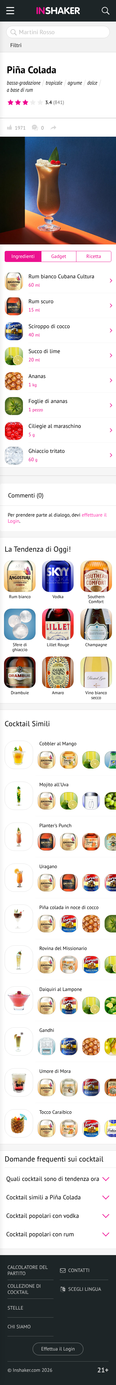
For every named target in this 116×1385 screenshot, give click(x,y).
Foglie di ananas (47, 405)
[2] (18, 102)
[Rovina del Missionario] (19, 959)
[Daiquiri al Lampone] (19, 1000)
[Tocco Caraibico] (19, 1123)
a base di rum (20, 89)
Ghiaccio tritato (46, 455)
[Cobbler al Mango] (19, 755)
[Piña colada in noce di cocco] (19, 918)
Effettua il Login (58, 1349)
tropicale (54, 82)
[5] (40, 102)
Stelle (15, 1308)
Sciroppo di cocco (49, 330)
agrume (74, 82)
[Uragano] (19, 878)
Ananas (37, 380)
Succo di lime (44, 355)
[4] (33, 102)
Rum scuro (41, 305)
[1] (10, 102)
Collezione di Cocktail (24, 1289)
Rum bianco (61, 280)
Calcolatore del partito (27, 1270)
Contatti (79, 1270)
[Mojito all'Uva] (19, 796)
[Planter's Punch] (19, 837)
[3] (25, 102)
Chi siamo (19, 1327)
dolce (92, 82)
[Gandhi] (19, 1041)
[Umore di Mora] (19, 1082)
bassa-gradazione (24, 82)
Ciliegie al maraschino (54, 430)
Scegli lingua (84, 1289)
